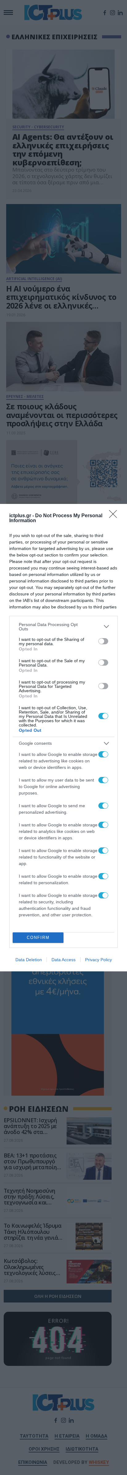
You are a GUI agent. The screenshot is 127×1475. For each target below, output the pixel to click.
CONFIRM (38, 937)
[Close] (115, 516)
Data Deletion (28, 959)
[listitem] (63, 626)
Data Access (63, 959)
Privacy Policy (98, 959)
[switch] (103, 641)
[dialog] (63, 737)
